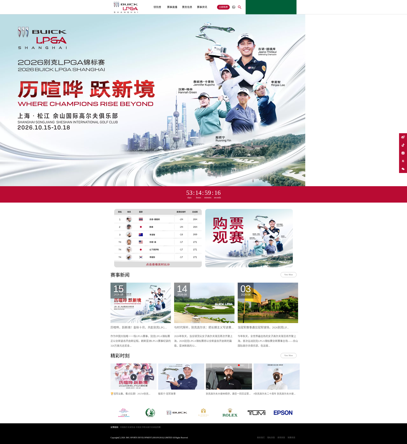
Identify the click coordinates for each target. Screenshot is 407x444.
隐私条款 (271, 438)
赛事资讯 (202, 7)
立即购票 (223, 7)
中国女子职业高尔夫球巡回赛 (148, 427)
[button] (242, 2)
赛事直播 (172, 7)
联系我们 (261, 438)
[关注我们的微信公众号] (403, 169)
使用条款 (281, 438)
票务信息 (187, 7)
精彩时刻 (120, 355)
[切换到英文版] (233, 7)
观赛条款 (291, 438)
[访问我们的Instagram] (403, 153)
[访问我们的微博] (403, 137)
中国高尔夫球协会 (127, 427)
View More (288, 275)
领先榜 (157, 7)
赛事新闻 (120, 275)
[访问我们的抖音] (403, 145)
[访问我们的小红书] (403, 161)
